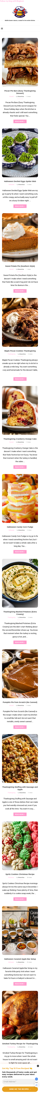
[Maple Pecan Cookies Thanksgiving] (20, 322)
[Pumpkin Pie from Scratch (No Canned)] (20, 673)
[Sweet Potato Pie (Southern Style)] (20, 237)
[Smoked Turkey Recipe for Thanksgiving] (20, 1015)
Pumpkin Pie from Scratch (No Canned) (20, 702)
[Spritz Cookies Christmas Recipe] (20, 845)
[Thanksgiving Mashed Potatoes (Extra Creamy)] (20, 583)
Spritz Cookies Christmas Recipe (20, 874)
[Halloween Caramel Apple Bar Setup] (20, 930)
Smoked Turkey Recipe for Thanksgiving (20, 1044)
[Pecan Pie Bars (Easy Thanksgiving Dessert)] (20, 62)
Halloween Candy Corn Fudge (20, 527)
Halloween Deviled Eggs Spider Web (20, 181)
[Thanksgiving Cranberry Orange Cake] (20, 410)
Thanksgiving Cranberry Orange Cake (20, 439)
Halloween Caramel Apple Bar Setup (20, 959)
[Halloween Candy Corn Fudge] (20, 498)
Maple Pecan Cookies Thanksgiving (20, 351)
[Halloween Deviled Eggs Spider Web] (20, 152)
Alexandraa (21, 96)
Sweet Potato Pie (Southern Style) (20, 266)
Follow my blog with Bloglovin (12, 1)
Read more (19, 121)
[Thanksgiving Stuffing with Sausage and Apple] (20, 758)
